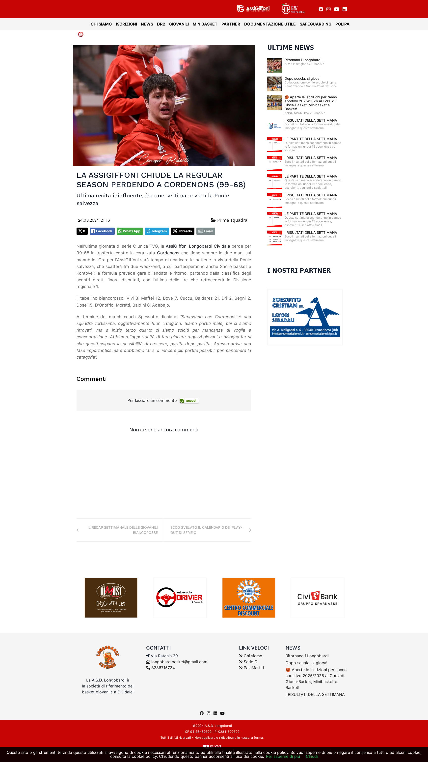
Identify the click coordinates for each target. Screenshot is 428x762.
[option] (111, 598)
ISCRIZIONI (126, 24)
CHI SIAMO (101, 24)
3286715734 (162, 667)
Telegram (159, 231)
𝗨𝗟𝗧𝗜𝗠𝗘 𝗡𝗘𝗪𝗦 (290, 47)
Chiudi (312, 756)
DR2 (161, 24)
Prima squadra (231, 220)
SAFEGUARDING (315, 24)
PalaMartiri (253, 667)
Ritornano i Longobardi (303, 60)
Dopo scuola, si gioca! (303, 78)
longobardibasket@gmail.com (179, 661)
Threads (185, 231)
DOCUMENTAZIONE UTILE (270, 24)
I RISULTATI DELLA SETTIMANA (311, 120)
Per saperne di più (283, 756)
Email (208, 231)
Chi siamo (252, 655)
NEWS (147, 24)
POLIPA (342, 24)
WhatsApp (131, 231)
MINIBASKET (205, 24)
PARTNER (230, 24)
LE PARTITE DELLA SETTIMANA (311, 139)
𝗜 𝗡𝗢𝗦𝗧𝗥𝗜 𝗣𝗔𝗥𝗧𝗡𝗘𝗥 (299, 270)
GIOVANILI (179, 24)
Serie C (249, 661)
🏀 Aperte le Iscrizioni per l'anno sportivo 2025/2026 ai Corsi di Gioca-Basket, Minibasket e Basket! (311, 103)
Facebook (104, 231)
